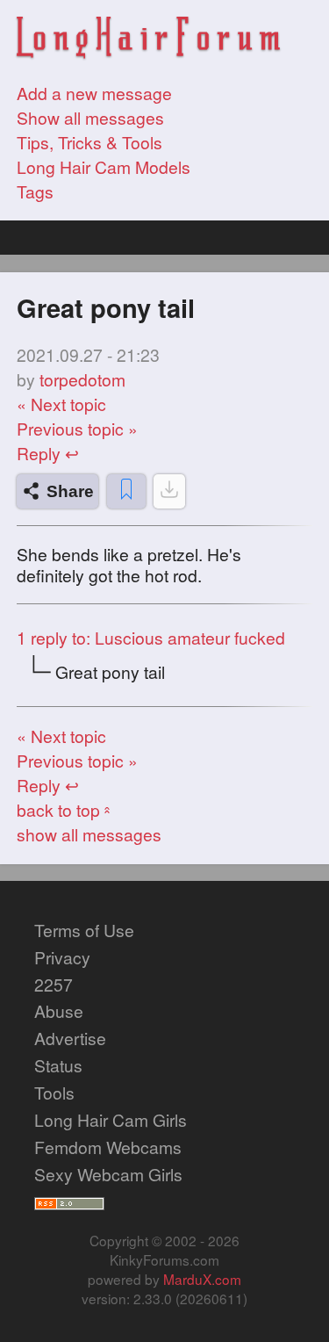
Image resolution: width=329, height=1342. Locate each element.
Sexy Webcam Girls (108, 1174)
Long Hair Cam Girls (110, 1120)
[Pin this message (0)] (126, 491)
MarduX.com (202, 1278)
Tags (35, 191)
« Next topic (61, 404)
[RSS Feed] (69, 1201)
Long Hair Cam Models (103, 167)
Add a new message (94, 93)
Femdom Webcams (108, 1147)
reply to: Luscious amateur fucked (151, 637)
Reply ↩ (48, 453)
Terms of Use (84, 930)
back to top (65, 809)
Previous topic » (77, 428)
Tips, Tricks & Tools (89, 142)
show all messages (89, 834)
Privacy (62, 957)
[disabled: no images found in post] (169, 491)
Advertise (70, 1038)
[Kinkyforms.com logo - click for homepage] (148, 40)
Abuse (58, 1011)
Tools (54, 1092)
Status (58, 1065)
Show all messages (90, 117)
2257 (53, 984)
